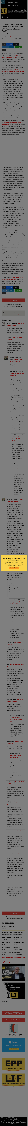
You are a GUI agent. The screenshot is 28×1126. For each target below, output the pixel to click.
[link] (14, 557)
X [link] (25, 557)
